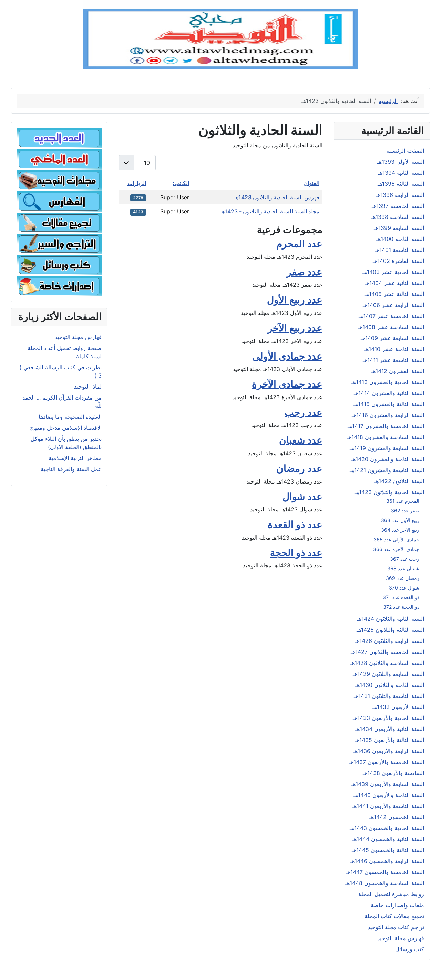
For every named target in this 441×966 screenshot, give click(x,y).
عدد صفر (304, 272)
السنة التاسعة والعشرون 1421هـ (387, 470)
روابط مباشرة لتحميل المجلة (391, 894)
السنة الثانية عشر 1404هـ (394, 282)
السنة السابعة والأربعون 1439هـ (387, 784)
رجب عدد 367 (404, 559)
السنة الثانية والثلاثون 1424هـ (390, 618)
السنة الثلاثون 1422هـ (399, 481)
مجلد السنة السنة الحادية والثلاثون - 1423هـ (269, 211)
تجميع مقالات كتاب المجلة (394, 916)
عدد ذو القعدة (295, 524)
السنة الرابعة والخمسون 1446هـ (387, 861)
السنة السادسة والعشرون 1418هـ (385, 437)
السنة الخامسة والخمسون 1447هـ (385, 872)
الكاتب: (181, 183)
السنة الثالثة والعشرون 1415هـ (388, 404)
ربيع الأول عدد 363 (400, 520)
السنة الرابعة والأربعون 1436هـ (388, 750)
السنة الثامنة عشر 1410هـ (394, 349)
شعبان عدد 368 (403, 568)
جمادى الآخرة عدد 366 (396, 549)
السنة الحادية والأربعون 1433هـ (388, 717)
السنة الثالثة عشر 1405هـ (394, 293)
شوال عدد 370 (404, 588)
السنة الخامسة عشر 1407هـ (391, 315)
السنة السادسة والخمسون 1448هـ (384, 883)
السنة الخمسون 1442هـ (396, 817)
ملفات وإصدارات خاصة (397, 905)
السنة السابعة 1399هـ (399, 227)
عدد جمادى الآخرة (287, 384)
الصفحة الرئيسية (405, 150)
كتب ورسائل (409, 949)
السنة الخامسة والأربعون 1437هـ (386, 761)
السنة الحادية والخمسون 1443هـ (387, 828)
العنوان (311, 183)
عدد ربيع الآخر (295, 328)
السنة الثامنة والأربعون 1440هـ (388, 795)
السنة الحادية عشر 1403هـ (393, 271)
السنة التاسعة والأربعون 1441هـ (388, 806)
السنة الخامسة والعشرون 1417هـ (386, 426)
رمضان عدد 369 (402, 578)
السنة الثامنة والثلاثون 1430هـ (389, 684)
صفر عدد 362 (405, 510)
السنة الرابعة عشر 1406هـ (393, 304)
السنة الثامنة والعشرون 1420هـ (387, 459)
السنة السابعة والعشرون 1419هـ (387, 448)
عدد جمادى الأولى (287, 356)
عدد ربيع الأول (294, 300)
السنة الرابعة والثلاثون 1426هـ (389, 640)
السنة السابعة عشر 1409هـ (392, 338)
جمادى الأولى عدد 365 (396, 539)
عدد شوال (302, 496)
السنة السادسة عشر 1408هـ (391, 326)
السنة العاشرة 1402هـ (398, 260)
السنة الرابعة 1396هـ (400, 194)
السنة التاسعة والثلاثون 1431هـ (389, 695)
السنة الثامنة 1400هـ (400, 238)
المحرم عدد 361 (402, 501)
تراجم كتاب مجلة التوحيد (396, 927)
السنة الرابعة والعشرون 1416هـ (388, 415)
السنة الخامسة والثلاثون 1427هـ (387, 651)
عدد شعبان (300, 440)
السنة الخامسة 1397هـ (398, 205)
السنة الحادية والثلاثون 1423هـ (389, 492)
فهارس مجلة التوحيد (400, 938)
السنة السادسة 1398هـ (397, 216)
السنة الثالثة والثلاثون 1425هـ (390, 629)
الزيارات (136, 183)
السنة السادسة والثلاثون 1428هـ (387, 662)
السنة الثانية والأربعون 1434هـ (389, 728)
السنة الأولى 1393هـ (400, 161)
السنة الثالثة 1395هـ (401, 183)
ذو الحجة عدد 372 (401, 607)
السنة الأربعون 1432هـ (398, 706)
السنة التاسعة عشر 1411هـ (393, 360)
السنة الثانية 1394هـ (401, 172)
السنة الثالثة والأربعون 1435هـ (389, 739)
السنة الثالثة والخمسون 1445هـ (388, 850)
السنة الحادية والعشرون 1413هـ (387, 382)
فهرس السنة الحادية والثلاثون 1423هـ (276, 197)
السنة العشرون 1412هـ (397, 371)
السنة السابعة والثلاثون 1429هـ (388, 673)
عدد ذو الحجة (296, 553)
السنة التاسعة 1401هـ (399, 249)
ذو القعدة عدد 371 (401, 597)
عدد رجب (303, 412)
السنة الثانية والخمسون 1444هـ (388, 839)
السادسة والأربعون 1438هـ (393, 772)
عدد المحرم (299, 244)
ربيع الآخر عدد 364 (400, 530)
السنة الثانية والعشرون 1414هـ (389, 393)
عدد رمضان (299, 468)
